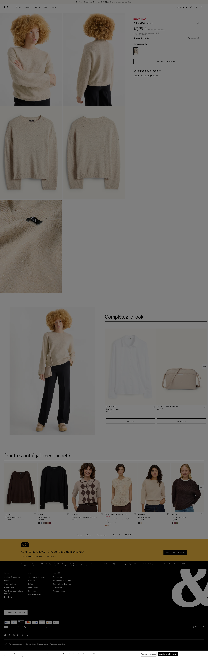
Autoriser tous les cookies (168, 654)
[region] (104, 654)
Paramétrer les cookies (148, 654)
